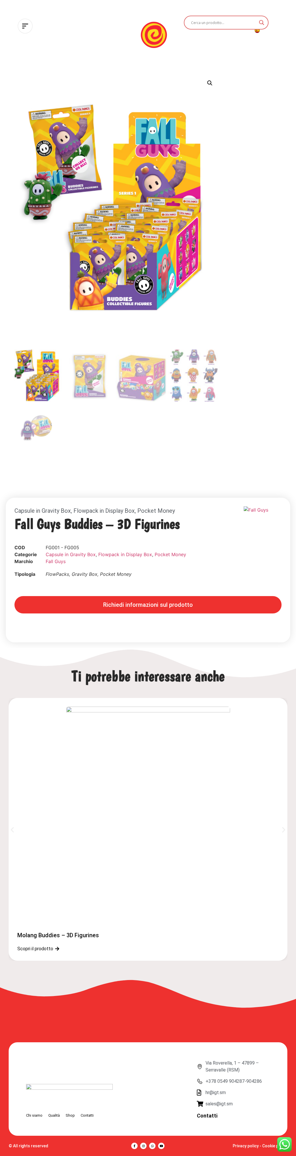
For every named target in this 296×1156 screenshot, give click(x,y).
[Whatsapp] (152, 1146)
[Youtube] (161, 1146)
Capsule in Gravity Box (42, 510)
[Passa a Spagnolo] (257, 30)
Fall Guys (56, 561)
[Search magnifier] (262, 23)
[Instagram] (143, 1146)
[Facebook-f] (134, 1146)
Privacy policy (246, 1146)
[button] (210, 83)
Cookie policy (274, 1146)
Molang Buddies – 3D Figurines (58, 935)
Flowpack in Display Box (104, 510)
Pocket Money (156, 510)
